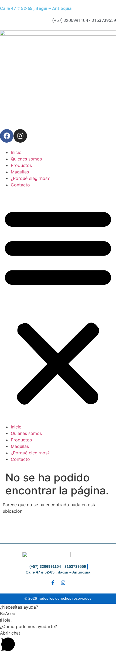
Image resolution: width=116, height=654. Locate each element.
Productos (21, 165)
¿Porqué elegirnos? (30, 178)
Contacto (20, 184)
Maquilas (20, 172)
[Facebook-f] (52, 582)
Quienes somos (26, 159)
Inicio (16, 152)
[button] (58, 306)
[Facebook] (6, 136)
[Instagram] (20, 136)
